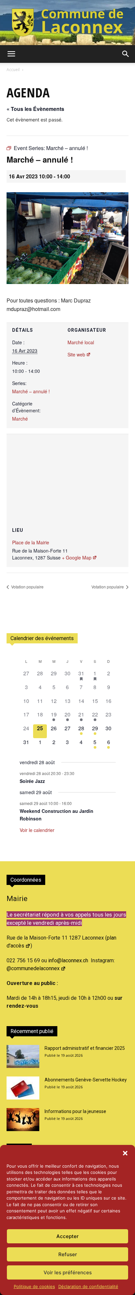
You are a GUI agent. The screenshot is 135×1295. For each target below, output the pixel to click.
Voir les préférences (68, 1272)
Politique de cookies (34, 1286)
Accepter (67, 1236)
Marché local (81, 342)
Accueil (13, 69)
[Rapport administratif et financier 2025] (23, 1056)
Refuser (67, 1254)
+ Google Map (76, 557)
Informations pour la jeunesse (75, 1111)
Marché (20, 418)
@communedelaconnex (33, 968)
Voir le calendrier (37, 830)
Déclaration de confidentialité (88, 1286)
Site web (76, 354)
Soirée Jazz (32, 781)
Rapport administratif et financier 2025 (85, 1048)
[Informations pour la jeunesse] (23, 1119)
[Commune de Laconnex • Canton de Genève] (67, 22)
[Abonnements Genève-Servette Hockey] (23, 1088)
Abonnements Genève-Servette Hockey (86, 1079)
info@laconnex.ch (68, 960)
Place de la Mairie (30, 542)
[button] (125, 1153)
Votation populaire (27, 586)
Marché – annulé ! (31, 391)
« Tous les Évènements (35, 109)
